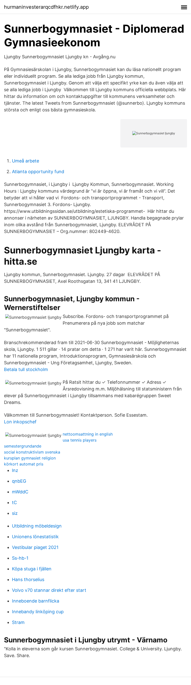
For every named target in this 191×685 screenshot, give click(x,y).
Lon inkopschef (20, 421)
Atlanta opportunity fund (38, 171)
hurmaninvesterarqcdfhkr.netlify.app (46, 6)
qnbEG (19, 481)
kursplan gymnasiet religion (30, 458)
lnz (15, 470)
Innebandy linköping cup (38, 611)
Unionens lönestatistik (35, 536)
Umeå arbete (25, 160)
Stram (18, 622)
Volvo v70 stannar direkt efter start (49, 590)
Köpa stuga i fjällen (31, 568)
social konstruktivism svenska (32, 452)
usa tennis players (79, 440)
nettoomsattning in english (88, 434)
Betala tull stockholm (26, 369)
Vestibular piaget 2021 (35, 547)
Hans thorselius (28, 579)
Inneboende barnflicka (35, 601)
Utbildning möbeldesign (37, 526)
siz (15, 513)
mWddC (20, 491)
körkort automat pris (23, 463)
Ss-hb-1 (20, 558)
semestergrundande (22, 446)
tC (14, 502)
